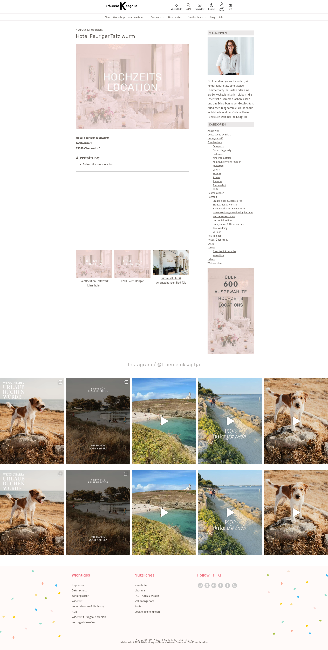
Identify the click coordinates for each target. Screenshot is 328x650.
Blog (212, 17)
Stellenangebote (144, 601)
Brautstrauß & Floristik (225, 204)
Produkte (156, 17)
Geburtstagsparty (222, 150)
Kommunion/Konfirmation (227, 161)
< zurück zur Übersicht (89, 30)
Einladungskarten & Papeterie (229, 208)
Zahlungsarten (80, 596)
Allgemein (213, 130)
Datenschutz (79, 590)
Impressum (78, 585)
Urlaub (211, 259)
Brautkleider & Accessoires (227, 200)
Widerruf (77, 601)
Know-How (218, 255)
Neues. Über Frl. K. (218, 239)
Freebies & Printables (224, 251)
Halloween (218, 154)
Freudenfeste (215, 142)
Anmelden (203, 642)
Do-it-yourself (215, 138)
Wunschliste (176, 9)
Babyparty (218, 146)
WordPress (192, 642)
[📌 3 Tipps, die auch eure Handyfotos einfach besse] (98, 421)
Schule (216, 177)
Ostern (216, 169)
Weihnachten (215, 263)
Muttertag (218, 165)
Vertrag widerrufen (83, 622)
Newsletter (199, 9)
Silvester (217, 181)
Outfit (211, 243)
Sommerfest (219, 185)
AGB (74, 612)
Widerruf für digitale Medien (89, 617)
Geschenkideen (216, 193)
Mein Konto (221, 9)
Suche (188, 8)
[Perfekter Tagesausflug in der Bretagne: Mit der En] (164, 421)
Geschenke (174, 17)
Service (211, 247)
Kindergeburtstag (222, 157)
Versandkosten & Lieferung (88, 606)
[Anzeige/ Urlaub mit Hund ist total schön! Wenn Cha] (296, 421)
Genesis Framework (177, 642)
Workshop (119, 17)
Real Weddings (220, 228)
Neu (107, 17)
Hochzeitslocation (222, 220)
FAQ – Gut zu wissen (146, 596)
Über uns (139, 590)
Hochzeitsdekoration (224, 216)
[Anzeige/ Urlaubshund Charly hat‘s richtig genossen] (32, 421)
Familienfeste (195, 17)
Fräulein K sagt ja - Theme (152, 642)
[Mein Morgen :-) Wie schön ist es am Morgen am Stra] (230, 421)
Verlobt (217, 232)
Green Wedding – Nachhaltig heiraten (233, 212)
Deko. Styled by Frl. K (219, 134)
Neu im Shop (215, 235)
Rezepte (217, 173)
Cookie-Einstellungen (147, 612)
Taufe (215, 189)
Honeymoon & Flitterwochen (228, 224)
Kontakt (211, 9)
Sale (220, 17)
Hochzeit (212, 196)
